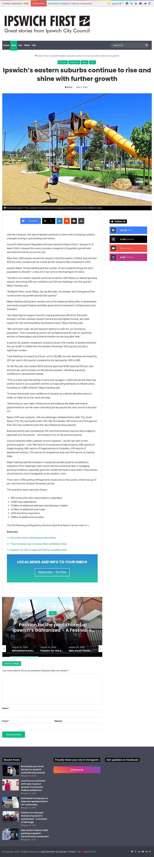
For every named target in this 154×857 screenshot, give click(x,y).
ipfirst (69, 87)
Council (62, 62)
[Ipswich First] (48, 24)
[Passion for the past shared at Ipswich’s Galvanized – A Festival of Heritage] (10, 816)
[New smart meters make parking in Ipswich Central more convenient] (10, 834)
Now (13, 45)
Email (5, 721)
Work (27, 45)
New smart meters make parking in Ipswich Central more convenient (35, 833)
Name (5, 708)
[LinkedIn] (60, 221)
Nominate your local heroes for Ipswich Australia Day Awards (33, 769)
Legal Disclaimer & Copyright (53, 851)
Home (6, 45)
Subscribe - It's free (52, 572)
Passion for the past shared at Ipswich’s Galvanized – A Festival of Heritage (52, 630)
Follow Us (78, 769)
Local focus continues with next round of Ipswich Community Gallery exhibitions (33, 785)
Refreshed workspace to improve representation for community (78, 3)
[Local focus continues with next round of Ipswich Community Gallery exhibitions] (10, 784)
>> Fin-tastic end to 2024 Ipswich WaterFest (31, 537)
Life (34, 45)
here (86, 525)
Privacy (72, 851)
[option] (52, 627)
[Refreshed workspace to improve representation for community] (10, 802)
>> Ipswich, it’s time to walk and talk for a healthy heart (37, 549)
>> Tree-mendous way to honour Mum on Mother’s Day (37, 543)
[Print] (81, 221)
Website (58, 721)
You (20, 45)
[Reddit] (67, 221)
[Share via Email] (74, 221)
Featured (74, 62)
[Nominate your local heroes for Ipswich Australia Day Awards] (10, 770)
